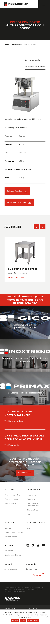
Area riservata (11, 569)
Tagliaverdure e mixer (14, 533)
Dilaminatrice (32, 510)
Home (7, 44)
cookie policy (32, 608)
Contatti (8, 564)
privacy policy (11, 608)
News (29, 528)
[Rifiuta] (47, 617)
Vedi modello (13, 277)
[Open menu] (44, 4)
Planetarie (31, 499)
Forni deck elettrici (12, 495)
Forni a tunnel (10, 503)
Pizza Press (31, 514)
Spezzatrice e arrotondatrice (33, 504)
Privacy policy (33, 620)
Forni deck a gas (11, 499)
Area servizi (31, 564)
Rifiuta (23, 620)
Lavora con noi (32, 569)
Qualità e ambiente (13, 555)
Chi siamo (9, 551)
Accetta (15, 620)
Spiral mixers (32, 495)
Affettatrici (9, 528)
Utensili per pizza (12, 537)
